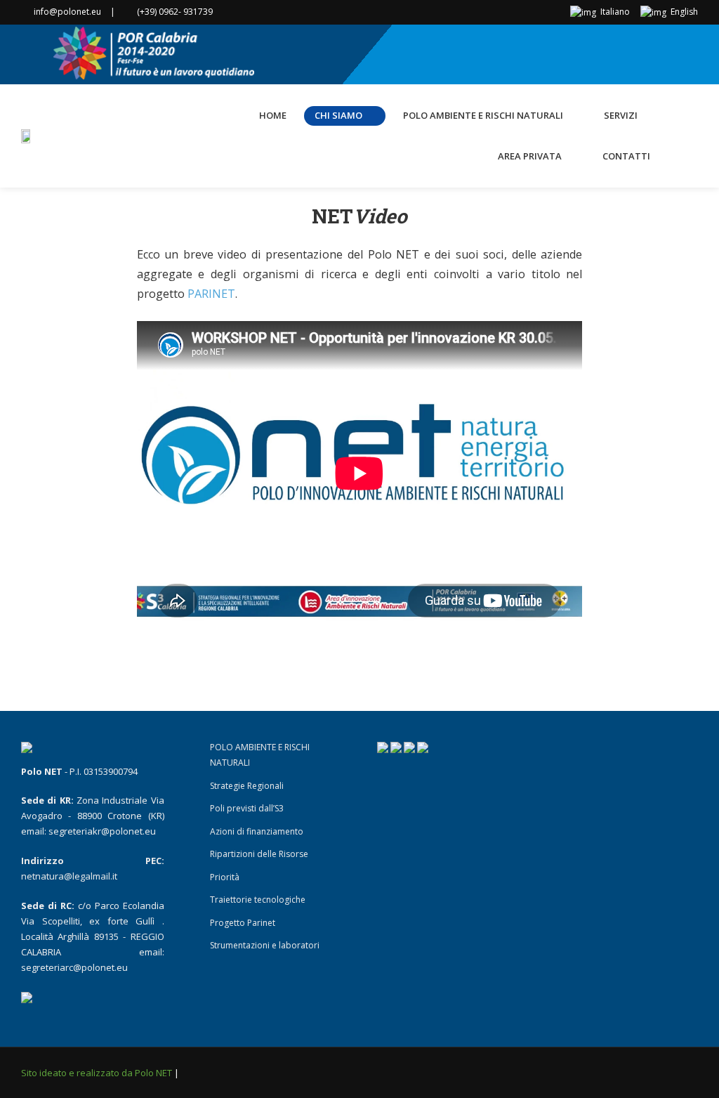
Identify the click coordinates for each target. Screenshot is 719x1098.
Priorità (224, 877)
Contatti (626, 156)
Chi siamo (338, 115)
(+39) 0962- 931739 (175, 12)
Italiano (614, 12)
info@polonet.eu (67, 12)
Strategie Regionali (247, 786)
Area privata (530, 156)
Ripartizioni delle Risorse (259, 854)
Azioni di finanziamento (256, 831)
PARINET (211, 293)
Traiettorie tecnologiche (257, 900)
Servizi (621, 115)
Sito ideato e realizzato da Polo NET (97, 1072)
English (683, 12)
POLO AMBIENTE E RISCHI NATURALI (483, 115)
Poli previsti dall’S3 (247, 808)
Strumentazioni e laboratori (264, 945)
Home (272, 115)
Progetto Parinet (242, 923)
